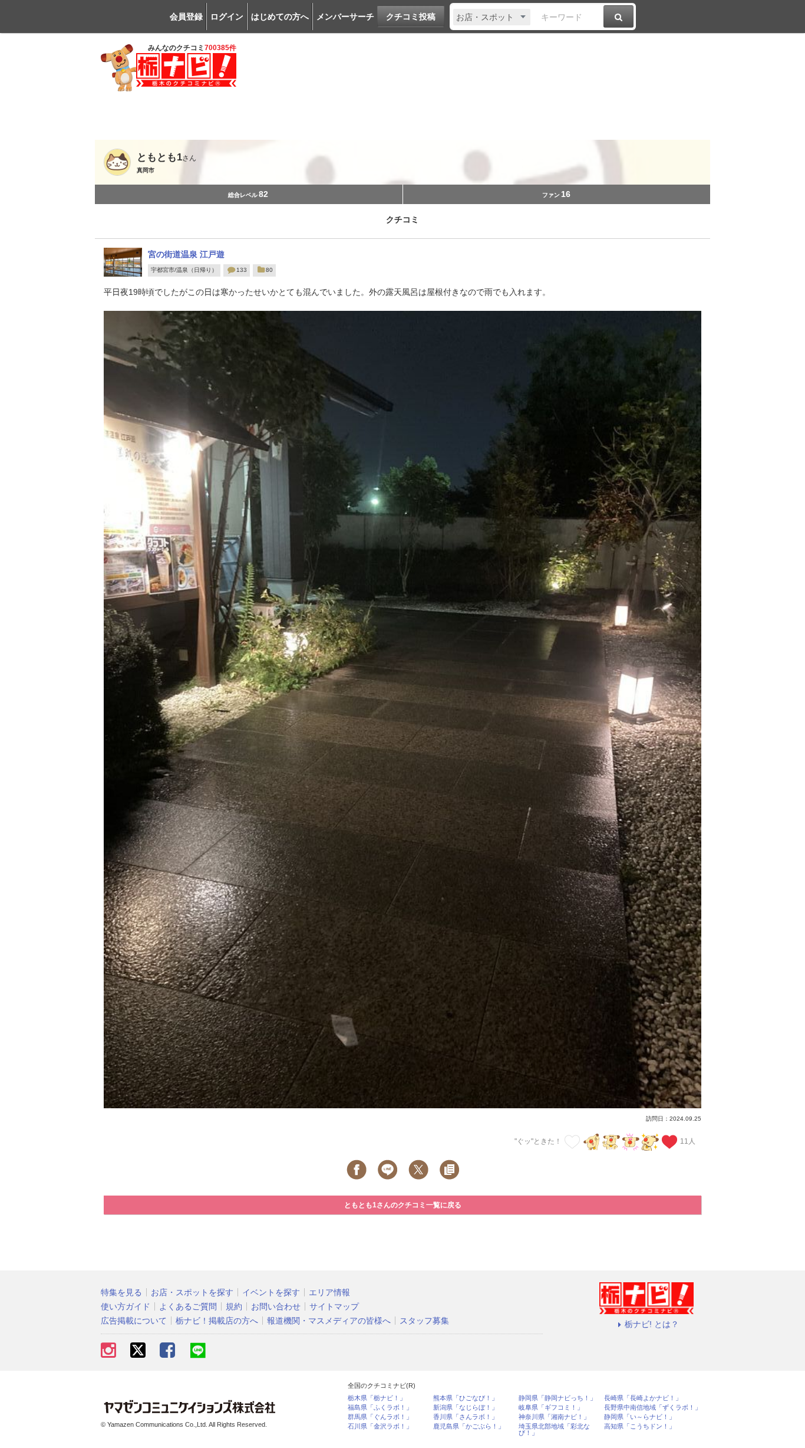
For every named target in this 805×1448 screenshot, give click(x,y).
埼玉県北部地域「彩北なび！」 (554, 1429)
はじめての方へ (280, 16)
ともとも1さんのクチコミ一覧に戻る (402, 1205)
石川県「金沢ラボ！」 (380, 1426)
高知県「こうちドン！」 (639, 1426)
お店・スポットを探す (192, 1292)
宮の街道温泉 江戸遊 (186, 254)
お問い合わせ (276, 1306)
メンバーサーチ (345, 16)
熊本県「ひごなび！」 (465, 1398)
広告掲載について (134, 1320)
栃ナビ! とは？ (652, 1324)
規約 (234, 1306)
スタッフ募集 (424, 1320)
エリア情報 (329, 1292)
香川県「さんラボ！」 (465, 1417)
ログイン (226, 16)
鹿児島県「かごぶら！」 (468, 1426)
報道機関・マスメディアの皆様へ (329, 1320)
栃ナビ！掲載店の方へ (217, 1320)
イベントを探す (271, 1292)
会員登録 (186, 16)
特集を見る (121, 1292)
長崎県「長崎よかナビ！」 (643, 1398)
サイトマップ (334, 1306)
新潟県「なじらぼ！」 (465, 1407)
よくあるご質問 (188, 1306)
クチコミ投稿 (411, 16)
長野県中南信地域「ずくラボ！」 (652, 1407)
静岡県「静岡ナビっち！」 (557, 1398)
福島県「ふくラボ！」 (380, 1407)
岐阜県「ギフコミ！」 (551, 1407)
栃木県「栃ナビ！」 (377, 1398)
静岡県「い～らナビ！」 (639, 1417)
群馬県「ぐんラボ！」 (380, 1417)
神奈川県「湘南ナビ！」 (554, 1417)
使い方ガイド (125, 1306)
